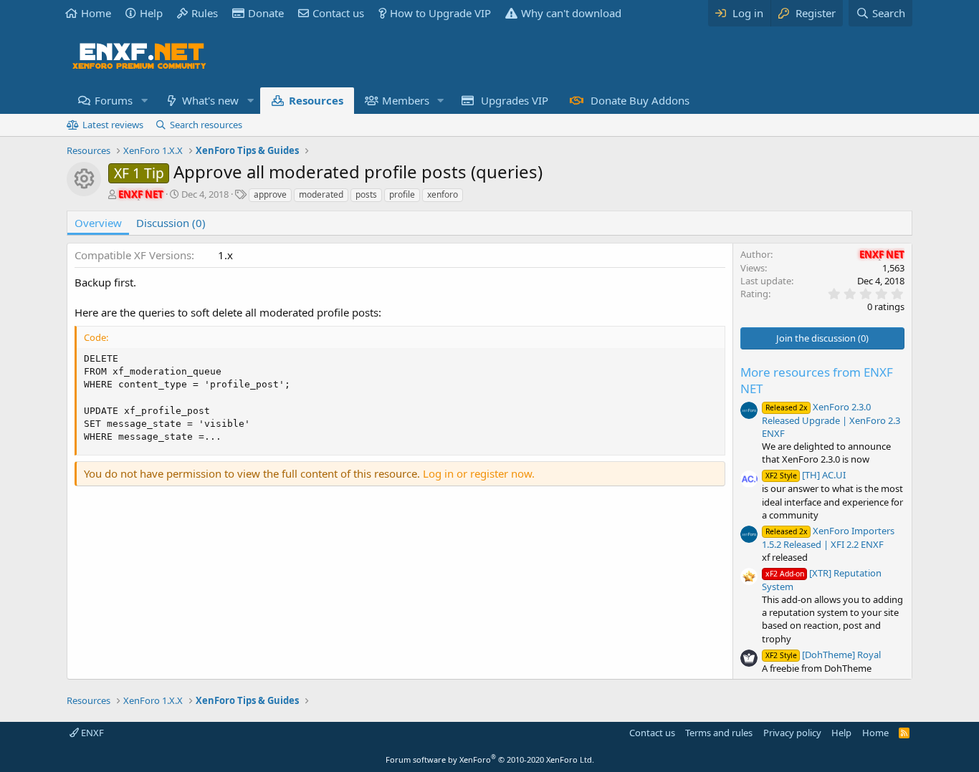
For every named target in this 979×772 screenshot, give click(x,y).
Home (96, 13)
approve (270, 194)
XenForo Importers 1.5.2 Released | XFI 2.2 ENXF (828, 537)
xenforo (442, 194)
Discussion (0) (171, 223)
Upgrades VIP (514, 100)
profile (402, 194)
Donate (266, 13)
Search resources (206, 124)
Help (151, 13)
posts (366, 194)
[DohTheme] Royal (823, 654)
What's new (210, 100)
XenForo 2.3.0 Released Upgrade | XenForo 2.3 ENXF (831, 420)
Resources (316, 100)
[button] (144, 100)
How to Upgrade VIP (440, 13)
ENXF (91, 732)
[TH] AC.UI (805, 474)
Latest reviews (112, 124)
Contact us (338, 13)
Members (405, 100)
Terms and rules (719, 732)
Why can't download (571, 13)
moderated (321, 194)
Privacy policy (792, 732)
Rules (204, 13)
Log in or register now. (479, 473)
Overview (98, 223)
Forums (114, 100)
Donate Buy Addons (640, 100)
